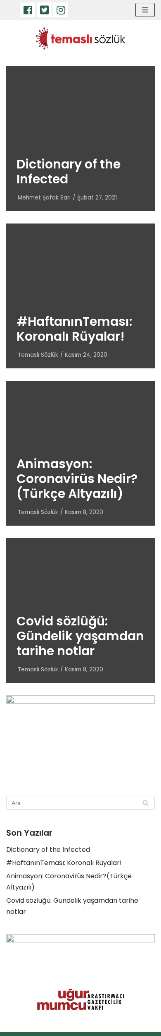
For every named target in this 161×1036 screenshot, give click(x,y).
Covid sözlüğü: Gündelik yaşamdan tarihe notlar (80, 636)
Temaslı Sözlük (38, 355)
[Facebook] (27, 9)
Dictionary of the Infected (69, 171)
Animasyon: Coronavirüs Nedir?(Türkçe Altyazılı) (77, 478)
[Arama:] (80, 803)
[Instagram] (60, 9)
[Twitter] (44, 9)
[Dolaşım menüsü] (145, 10)
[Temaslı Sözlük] (80, 39)
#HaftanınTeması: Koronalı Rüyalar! (74, 328)
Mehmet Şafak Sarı (44, 198)
